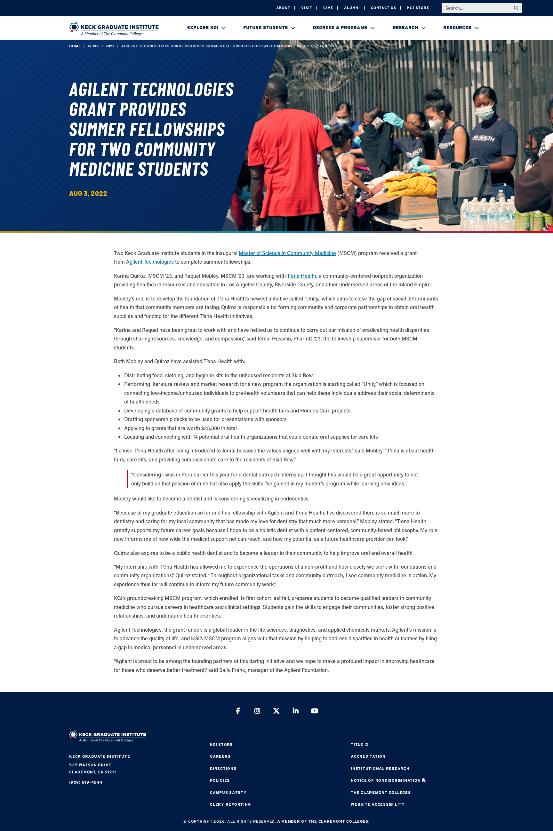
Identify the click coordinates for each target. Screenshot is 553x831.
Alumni (352, 8)
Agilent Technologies (150, 261)
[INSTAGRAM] (257, 712)
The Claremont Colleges (381, 792)
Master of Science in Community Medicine (287, 253)
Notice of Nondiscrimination (386, 780)
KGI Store (418, 8)
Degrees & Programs (340, 27)
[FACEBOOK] (238, 712)
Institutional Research (380, 768)
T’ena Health (301, 275)
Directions (223, 768)
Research (405, 27)
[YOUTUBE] (315, 712)
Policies (220, 780)
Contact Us (383, 8)
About (283, 8)
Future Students (265, 27)
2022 (110, 46)
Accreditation (368, 756)
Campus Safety (228, 792)
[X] (276, 712)
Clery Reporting (230, 804)
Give (328, 8)
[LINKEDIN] (295, 712)
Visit (306, 8)
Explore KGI (202, 27)
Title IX (360, 744)
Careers (220, 756)
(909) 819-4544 (85, 782)
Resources (457, 27)
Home (75, 46)
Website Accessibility (378, 804)
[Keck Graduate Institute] (114, 29)
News (93, 46)
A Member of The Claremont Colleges (323, 821)
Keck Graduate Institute (99, 756)
